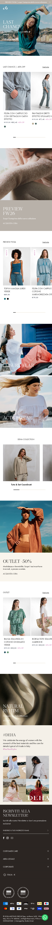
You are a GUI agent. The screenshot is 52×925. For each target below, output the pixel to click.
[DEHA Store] (5, 8)
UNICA (44, 632)
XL (26, 107)
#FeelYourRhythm (10, 749)
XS (8, 107)
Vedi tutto (45, 67)
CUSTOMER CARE (10, 851)
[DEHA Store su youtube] (12, 838)
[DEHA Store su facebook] (3, 838)
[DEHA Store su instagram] (7, 838)
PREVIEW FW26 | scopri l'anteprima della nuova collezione (26, 2)
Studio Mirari (29, 921)
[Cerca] (37, 7)
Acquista (8, 423)
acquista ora (10, 574)
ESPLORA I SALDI (10, 39)
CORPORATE (8, 866)
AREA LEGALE (9, 859)
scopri (6, 720)
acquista (8, 370)
